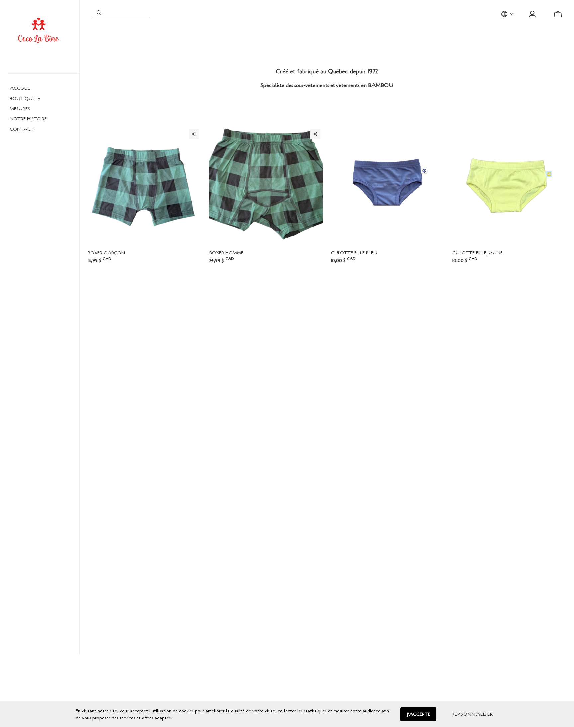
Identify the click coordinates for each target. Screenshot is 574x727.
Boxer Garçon (106, 253)
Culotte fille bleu (354, 253)
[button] (472, 714)
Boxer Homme (226, 253)
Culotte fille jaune (477, 253)
